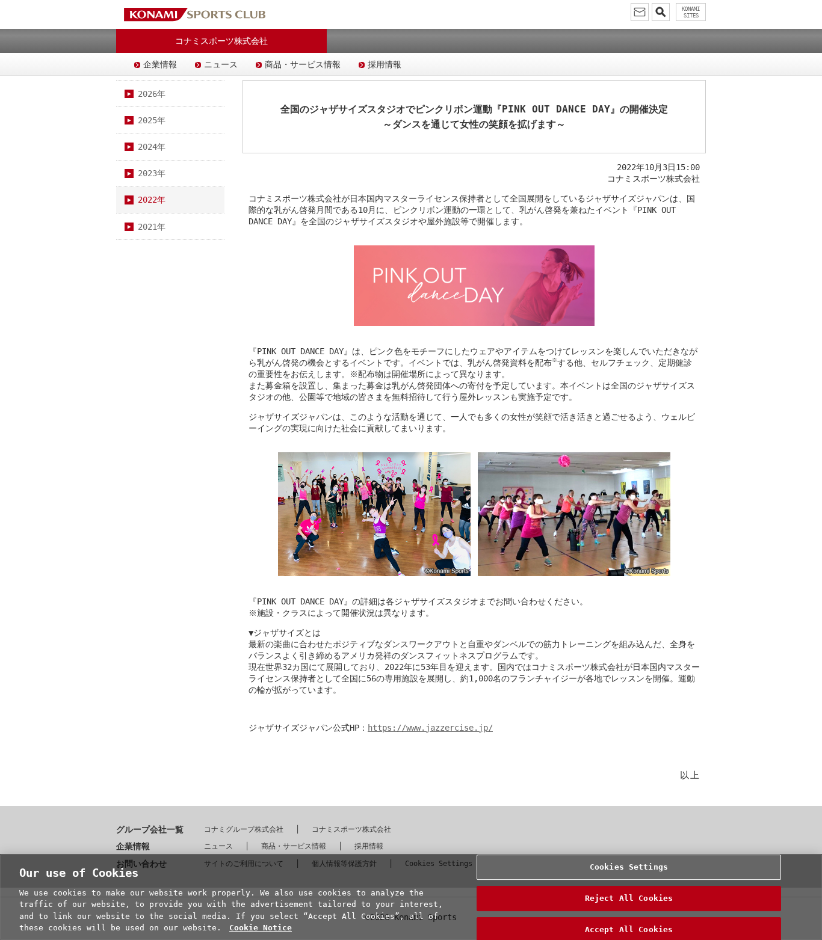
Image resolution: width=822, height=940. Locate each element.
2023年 (151, 173)
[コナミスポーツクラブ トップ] (194, 14)
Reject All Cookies (629, 898)
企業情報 (160, 64)
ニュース (221, 64)
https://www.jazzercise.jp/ (430, 728)
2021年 (151, 227)
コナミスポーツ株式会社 (351, 829)
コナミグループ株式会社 (243, 829)
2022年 (151, 199)
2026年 (151, 94)
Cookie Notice (260, 927)
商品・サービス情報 (303, 64)
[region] (411, 897)
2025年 (151, 120)
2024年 (151, 147)
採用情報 (384, 64)
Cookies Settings (629, 867)
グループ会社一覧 (150, 829)
